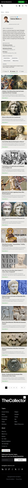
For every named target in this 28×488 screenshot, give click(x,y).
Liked (22, 71)
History (3, 414)
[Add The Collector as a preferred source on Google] (6, 450)
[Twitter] (16, 469)
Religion (16, 412)
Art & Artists (4, 416)
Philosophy (4, 419)
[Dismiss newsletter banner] (26, 2)
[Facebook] (12, 469)
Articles (15, 71)
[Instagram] (19, 469)
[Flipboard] (9, 469)
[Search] (16, 6)
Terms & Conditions (10, 479)
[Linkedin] (3, 469)
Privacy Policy (19, 479)
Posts (6, 71)
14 (21, 387)
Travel (3, 421)
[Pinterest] (22, 469)
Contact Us (4, 446)
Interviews (4, 424)
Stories (16, 416)
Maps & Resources (19, 424)
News (16, 421)
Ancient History (5, 412)
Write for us (4, 434)
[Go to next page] (24, 388)
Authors (7, 12)
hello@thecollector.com (8, 465)
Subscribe (21, 1)
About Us (4, 431)
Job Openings (5, 443)
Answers (17, 414)
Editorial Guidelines (6, 441)
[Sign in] (22, 6)
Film (15, 419)
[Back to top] (24, 397)
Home (2, 12)
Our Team (4, 438)
